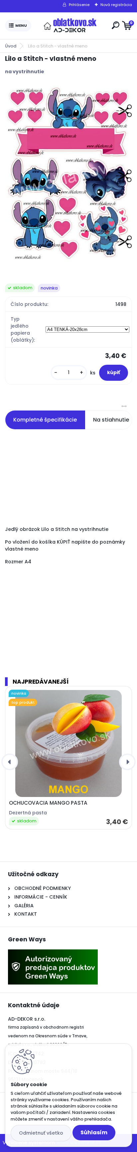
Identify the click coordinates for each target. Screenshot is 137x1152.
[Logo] (70, 25)
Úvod (10, 46)
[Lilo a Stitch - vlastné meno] (68, 174)
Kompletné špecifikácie (45, 420)
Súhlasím (93, 1132)
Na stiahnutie (111, 420)
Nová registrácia (116, 4)
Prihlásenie (79, 4)
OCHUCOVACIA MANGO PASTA (48, 803)
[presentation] (9, 762)
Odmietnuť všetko (41, 1133)
